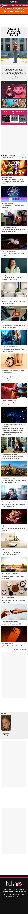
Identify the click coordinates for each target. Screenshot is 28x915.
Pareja (21, 890)
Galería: (14, 112)
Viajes (23, 894)
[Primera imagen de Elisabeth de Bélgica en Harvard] (23, 119)
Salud (23, 892)
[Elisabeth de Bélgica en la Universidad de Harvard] (14, 119)
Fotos (12, 5)
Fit (17, 890)
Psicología (7, 894)
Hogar (17, 892)
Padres (5, 892)
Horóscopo (17, 897)
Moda (6, 890)
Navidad (9, 897)
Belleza (12, 890)
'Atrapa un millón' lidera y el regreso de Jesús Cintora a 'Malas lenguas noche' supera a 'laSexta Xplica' (15, 10)
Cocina (11, 892)
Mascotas (16, 894)
